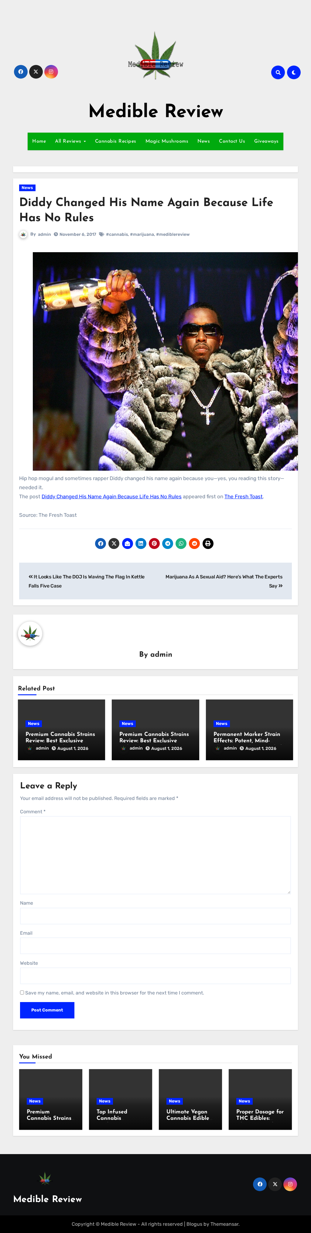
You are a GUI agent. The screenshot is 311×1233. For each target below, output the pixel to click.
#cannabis (117, 234)
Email (26, 933)
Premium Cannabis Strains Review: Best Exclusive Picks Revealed (60, 741)
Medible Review (155, 112)
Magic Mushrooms (167, 141)
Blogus (194, 1224)
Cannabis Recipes (115, 141)
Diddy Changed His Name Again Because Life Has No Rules (112, 496)
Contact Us (232, 141)
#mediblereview (173, 234)
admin (44, 234)
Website (29, 963)
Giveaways (266, 141)
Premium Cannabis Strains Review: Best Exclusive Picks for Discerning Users (154, 741)
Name (26, 903)
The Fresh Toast (243, 496)
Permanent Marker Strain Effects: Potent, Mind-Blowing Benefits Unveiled (248, 741)
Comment (33, 812)
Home (39, 141)
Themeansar (224, 1224)
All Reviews (69, 141)
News (203, 141)
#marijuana (142, 234)
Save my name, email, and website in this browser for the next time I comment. (114, 993)
